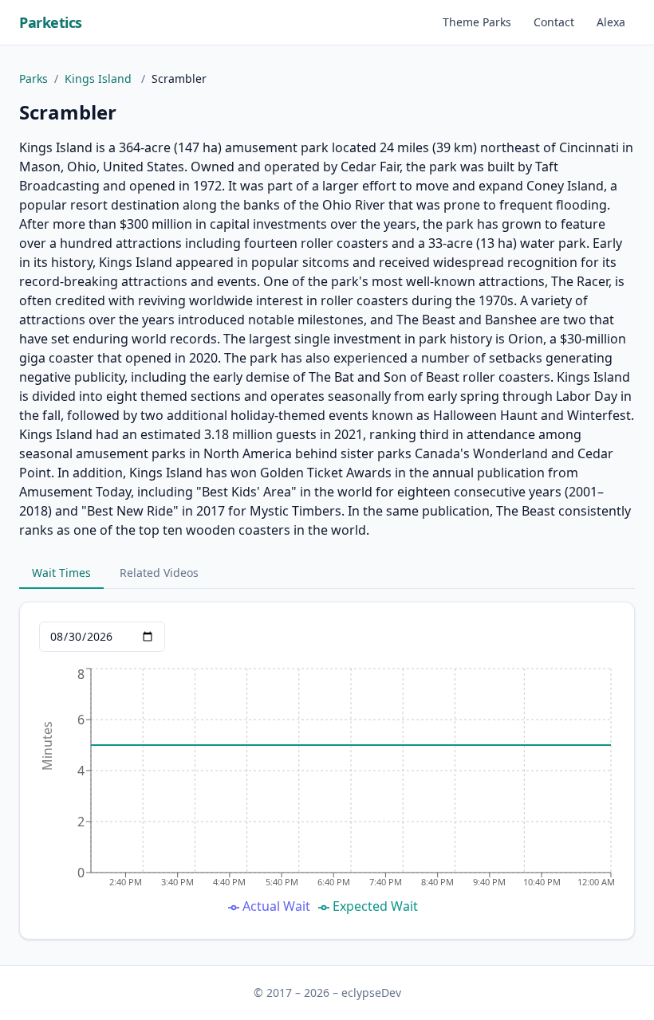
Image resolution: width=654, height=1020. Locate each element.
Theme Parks (477, 21)
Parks (33, 78)
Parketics (50, 22)
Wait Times (61, 572)
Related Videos (159, 572)
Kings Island (100, 78)
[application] (327, 792)
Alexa (611, 21)
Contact (554, 21)
